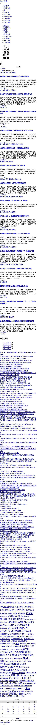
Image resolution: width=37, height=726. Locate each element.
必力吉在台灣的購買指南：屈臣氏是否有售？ (14, 545)
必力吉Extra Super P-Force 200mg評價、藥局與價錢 (15, 547)
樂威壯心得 (17, 655)
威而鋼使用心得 (14, 616)
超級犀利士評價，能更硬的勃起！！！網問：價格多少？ (17, 527)
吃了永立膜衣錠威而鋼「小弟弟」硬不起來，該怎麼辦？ (17, 603)
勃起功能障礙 (29, 607)
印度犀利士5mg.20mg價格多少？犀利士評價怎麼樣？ (16, 483)
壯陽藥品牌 (3, 614)
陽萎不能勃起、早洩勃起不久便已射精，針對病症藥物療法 (18, 393)
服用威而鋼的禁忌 (27, 646)
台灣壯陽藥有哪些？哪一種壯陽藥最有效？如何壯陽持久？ (18, 553)
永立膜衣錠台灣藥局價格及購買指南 (11, 401)
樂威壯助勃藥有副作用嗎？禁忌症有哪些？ (13, 358)
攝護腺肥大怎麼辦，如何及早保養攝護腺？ (13, 183)
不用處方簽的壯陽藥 (9, 607)
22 (29, 711)
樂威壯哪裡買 (5, 655)
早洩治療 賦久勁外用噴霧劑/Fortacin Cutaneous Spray (15, 362)
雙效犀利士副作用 (25, 694)
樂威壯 (25, 649)
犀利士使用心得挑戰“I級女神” (9, 502)
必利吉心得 (15, 636)
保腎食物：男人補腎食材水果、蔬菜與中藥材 (14, 555)
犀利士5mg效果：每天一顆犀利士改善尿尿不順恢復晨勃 (17, 459)
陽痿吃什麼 (21, 691)
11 (8, 709)
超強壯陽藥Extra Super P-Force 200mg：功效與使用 (15, 551)
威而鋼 (29, 613)
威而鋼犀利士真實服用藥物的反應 (10, 399)
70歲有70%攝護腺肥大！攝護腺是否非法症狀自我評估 (16, 130)
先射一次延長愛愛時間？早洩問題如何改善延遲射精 (16, 385)
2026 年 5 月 (7, 349)
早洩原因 (23, 644)
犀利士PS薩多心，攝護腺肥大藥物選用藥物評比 (14, 216)
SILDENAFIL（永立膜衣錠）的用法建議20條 (13, 410)
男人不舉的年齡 (15, 683)
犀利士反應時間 (28, 675)
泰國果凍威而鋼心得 (15, 658)
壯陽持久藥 (3, 179)
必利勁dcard (4, 625)
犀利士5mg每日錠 (31, 672)
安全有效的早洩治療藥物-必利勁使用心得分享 (14, 371)
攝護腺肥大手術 (29, 639)
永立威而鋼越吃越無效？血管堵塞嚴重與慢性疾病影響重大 (18, 590)
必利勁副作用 (23, 625)
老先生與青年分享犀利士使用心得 (10, 492)
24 (2, 713)
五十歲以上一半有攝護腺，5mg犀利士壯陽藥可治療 (15, 268)
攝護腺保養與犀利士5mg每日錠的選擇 (11, 426)
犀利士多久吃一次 (15, 678)
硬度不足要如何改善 (6, 686)
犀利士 (26, 658)
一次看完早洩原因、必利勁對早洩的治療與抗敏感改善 (16, 360)
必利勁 (31, 622)
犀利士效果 (4, 681)
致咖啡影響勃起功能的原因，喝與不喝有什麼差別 (15, 379)
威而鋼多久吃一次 (30, 619)
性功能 (22, 636)
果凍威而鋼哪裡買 (16, 649)
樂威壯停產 (4, 652)
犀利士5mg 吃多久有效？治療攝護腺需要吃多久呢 (15, 383)
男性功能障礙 (4, 72)
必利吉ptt (31, 634)
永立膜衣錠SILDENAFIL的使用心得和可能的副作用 (15, 447)
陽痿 (27, 688)
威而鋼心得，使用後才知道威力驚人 (11, 366)
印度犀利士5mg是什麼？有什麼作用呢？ (12, 512)
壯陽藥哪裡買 (12, 614)
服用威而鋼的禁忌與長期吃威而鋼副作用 (12, 473)
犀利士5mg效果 (18, 673)
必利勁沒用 (26, 631)
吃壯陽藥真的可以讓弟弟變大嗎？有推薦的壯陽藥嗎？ (16, 389)
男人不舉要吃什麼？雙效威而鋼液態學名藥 (13, 381)
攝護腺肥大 (29, 636)
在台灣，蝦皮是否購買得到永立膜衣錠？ (12, 403)
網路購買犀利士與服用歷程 (8, 481)
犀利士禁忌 (4, 683)
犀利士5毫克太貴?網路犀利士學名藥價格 (12, 490)
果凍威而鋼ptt (5, 649)
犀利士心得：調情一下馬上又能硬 (10, 510)
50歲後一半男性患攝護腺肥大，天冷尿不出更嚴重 (15, 233)
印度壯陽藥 (3, 1)
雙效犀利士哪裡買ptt (6, 696)
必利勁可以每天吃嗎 (7, 628)
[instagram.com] (6, 55)
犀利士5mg (4, 661)
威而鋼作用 (3, 616)
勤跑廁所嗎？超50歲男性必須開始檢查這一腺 (14, 286)
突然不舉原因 (18, 686)
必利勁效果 (16, 631)
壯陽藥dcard (29, 610)
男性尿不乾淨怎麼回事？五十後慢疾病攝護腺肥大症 (16, 94)
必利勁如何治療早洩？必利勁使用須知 (11, 364)
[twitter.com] (6, 50)
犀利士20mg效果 (5, 675)
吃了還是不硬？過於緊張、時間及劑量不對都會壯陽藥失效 (18, 588)
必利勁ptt (12, 625)
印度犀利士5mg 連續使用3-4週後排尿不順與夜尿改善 (16, 596)
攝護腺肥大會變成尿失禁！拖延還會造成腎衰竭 (14, 148)
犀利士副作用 (17, 675)
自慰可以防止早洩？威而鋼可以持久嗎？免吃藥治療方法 (17, 578)
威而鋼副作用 (6, 619)
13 (18, 709)
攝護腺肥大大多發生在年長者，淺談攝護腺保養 (14, 76)
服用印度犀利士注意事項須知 (9, 531)
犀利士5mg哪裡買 (21, 670)
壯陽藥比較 (21, 614)
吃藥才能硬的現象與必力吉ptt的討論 (11, 539)
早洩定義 (3, 646)
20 (18, 711)
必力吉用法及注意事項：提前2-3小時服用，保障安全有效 (17, 533)
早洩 (17, 644)
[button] (17, 67)
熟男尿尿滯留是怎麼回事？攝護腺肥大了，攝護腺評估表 (17, 251)
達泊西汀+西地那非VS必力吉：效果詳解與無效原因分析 (17, 535)
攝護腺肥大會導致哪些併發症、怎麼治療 (12, 165)
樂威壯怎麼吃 (27, 655)
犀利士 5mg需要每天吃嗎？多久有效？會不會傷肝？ (16, 549)
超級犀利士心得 (19, 689)
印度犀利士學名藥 (5, 506)
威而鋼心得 (3, 622)
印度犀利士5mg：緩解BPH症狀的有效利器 (13, 416)
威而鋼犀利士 (12, 622)
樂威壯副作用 (25, 652)
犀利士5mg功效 (24, 667)
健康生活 (3, 161)
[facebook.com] (6, 47)
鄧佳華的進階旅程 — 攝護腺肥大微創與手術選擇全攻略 (17, 321)
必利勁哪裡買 (21, 628)
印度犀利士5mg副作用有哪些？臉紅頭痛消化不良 (15, 529)
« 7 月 (18, 718)
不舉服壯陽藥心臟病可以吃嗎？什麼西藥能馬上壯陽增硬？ (18, 568)
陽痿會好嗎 (29, 691)
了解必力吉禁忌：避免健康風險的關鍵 (11, 471)
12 (13, 709)
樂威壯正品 (3, 658)
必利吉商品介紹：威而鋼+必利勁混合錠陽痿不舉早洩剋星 (17, 475)
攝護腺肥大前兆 (5, 639)
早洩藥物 (16, 646)
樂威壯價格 (13, 652)
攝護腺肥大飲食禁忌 (7, 644)
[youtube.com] (6, 59)
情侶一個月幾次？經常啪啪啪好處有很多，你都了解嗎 (16, 356)
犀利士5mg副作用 (9, 667)
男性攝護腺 (12, 72)
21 (23, 711)
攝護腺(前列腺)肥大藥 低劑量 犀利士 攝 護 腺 (13, 200)
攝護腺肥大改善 (5, 641)
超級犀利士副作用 (6, 689)
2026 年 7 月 (7, 345)
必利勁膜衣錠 (14, 634)
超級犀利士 (27, 686)
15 (29, 709)
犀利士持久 (26, 678)
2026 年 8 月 (7, 342)
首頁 (1, 70)
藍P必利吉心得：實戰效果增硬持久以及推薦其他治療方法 (17, 428)
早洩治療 (9, 646)
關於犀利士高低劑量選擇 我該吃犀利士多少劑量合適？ (16, 522)
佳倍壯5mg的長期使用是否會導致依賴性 (12, 576)
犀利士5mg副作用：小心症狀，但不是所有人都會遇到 (16, 424)
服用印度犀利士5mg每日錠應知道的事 (11, 514)
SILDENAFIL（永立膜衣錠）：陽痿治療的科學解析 (15, 465)
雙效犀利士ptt (13, 694)
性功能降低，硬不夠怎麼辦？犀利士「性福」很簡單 (16, 395)
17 (2, 711)
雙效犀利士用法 (19, 696)
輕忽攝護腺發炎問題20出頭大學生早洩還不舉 (14, 561)
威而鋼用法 (22, 622)
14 (23, 709)
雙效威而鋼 (4, 694)
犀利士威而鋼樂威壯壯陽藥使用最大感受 (12, 387)
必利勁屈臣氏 (5, 631)
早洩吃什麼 (31, 644)
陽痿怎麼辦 (19, 144)
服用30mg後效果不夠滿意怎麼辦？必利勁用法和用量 (16, 397)
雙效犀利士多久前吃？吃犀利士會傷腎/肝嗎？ (14, 405)
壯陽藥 (20, 610)
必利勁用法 (4, 634)
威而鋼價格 (24, 616)
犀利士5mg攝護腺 (5, 673)
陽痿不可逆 (3, 691)
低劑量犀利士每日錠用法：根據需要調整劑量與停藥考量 (17, 414)
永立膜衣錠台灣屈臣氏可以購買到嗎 (11, 408)
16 (34, 709)
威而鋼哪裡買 (19, 619)
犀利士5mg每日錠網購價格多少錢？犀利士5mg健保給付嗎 (17, 494)
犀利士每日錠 (13, 681)
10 (2, 709)
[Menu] (0, 3)
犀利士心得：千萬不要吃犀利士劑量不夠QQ (13, 504)
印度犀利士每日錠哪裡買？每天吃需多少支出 (14, 525)
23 (34, 711)
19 (13, 711)
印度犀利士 (12, 610)
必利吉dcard (23, 634)
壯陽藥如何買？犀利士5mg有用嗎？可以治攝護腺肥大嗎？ (17, 412)
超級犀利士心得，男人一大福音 (9, 453)
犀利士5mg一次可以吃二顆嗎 (20, 661)
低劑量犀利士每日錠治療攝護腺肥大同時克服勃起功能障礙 (18, 418)
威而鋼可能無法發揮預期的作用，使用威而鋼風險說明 (16, 570)
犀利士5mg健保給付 (8, 664)
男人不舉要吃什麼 (29, 683)
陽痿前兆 (12, 691)
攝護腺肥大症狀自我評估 (19, 641)
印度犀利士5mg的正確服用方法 (9, 508)
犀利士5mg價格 (21, 664)
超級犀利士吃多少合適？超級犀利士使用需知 (14, 500)
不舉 (21, 607)
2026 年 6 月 (7, 347)
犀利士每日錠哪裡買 (26, 681)
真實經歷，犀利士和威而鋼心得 (9, 391)
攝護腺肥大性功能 (17, 639)
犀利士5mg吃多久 (7, 670)
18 (8, 711)
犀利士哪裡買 (4, 678)
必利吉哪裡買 (5, 636)
